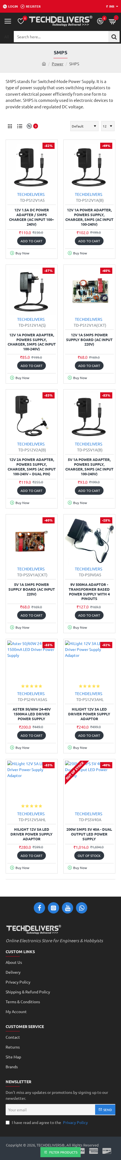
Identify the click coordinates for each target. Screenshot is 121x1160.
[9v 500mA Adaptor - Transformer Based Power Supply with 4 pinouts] (89, 540)
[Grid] (10, 126)
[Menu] (8, 21)
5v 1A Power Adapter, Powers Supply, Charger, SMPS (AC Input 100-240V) (89, 466)
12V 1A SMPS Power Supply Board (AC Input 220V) (89, 340)
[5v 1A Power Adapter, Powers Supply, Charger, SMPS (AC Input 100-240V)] (89, 415)
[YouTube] (67, 907)
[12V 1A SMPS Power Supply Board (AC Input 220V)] (89, 290)
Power (57, 63)
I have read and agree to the (49, 1122)
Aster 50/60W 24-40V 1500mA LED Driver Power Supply (32, 714)
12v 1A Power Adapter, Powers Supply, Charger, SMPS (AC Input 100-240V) (89, 217)
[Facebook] (39, 907)
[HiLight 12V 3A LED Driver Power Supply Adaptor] (89, 665)
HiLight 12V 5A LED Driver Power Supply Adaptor (31, 834)
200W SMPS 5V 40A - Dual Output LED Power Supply (89, 834)
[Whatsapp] (81, 907)
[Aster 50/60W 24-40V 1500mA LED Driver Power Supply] (31, 665)
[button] (31, 241)
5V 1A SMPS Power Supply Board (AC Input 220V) (31, 589)
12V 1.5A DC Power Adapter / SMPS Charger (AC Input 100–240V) (31, 217)
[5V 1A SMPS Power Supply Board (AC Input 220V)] (31, 540)
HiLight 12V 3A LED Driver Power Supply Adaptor (89, 714)
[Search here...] (114, 36)
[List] (19, 126)
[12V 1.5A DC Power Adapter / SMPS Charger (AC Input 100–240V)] (31, 165)
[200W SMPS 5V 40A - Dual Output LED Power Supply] (89, 785)
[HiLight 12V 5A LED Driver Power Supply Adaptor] (31, 785)
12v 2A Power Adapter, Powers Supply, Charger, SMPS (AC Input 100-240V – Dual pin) (32, 466)
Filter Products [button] (63, 1152)
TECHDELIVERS (30, 194)
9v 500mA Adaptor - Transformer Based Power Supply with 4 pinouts (89, 591)
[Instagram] (53, 907)
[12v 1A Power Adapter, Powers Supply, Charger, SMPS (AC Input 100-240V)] (89, 165)
